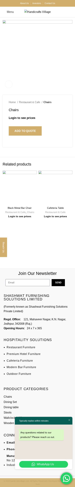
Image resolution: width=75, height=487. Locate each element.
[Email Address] (56, 482)
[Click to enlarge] (8, 84)
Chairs (47, 102)
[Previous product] (57, 102)
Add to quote (25, 130)
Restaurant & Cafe (30, 102)
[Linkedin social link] (24, 142)
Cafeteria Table (55, 207)
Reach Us (3, 247)
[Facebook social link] (12, 142)
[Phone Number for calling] (19, 482)
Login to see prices (22, 118)
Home (12, 102)
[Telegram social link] (28, 142)
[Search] (71, 11)
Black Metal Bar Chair (20, 207)
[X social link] (16, 142)
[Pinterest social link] (20, 142)
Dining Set (10, 401)
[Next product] (64, 102)
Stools (8, 412)
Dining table (11, 407)
